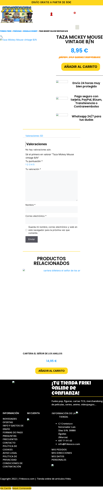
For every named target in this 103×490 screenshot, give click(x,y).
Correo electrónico (35, 216)
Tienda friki (5, 31)
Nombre (30, 205)
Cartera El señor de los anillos (42, 353)
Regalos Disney (30, 31)
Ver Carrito (5, 488)
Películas (17, 31)
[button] (77, 27)
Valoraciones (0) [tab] (34, 135)
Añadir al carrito (80, 67)
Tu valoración (33, 169)
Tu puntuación (34, 161)
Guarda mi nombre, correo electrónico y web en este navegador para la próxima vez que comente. (52, 230)
